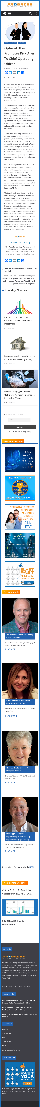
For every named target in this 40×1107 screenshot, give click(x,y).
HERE (31, 867)
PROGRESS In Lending (22, 68)
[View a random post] (35, 13)
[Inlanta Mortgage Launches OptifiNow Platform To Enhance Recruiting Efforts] (20, 371)
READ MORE (11, 649)
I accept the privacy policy (21, 431)
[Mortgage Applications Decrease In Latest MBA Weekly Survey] (20, 335)
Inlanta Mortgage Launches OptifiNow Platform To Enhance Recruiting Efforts (19, 395)
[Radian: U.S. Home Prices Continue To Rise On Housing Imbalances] (20, 296)
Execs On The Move (10, 43)
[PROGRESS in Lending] (4, 13)
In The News (22, 43)
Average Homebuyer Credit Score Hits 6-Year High (21, 269)
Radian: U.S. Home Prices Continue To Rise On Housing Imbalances (18, 320)
